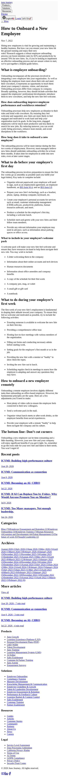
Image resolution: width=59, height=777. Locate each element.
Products (6, 5)
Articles (10, 718)
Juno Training (13, 650)
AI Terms (11, 755)
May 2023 (35, 570)
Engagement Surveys (16, 665)
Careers (10, 734)
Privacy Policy (13, 760)
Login (18, 18)
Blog (5, 529)
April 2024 (22, 567)
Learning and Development (18, 534)
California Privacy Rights (18, 750)
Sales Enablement (15, 657)
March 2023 (11, 572)
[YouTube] (3, 774)
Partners (10, 726)
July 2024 (43, 564)
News (9, 731)
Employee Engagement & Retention (23, 692)
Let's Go (26, 19)
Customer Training (15, 702)
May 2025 (43, 557)
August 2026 (8, 549)
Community (12, 724)
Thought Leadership (28, 537)
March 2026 (16, 552)
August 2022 (29, 577)
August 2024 (29, 564)
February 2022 (17, 580)
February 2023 (26, 572)
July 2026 (22, 549)
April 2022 (43, 577)
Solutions (6, 8)
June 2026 (34, 549)
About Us (11, 729)
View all (5, 592)
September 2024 (13, 564)
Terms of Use (13, 753)
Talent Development (16, 647)
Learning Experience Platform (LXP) (24, 639)
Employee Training (26, 532)
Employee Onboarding (17, 676)
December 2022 (13, 575)
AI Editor (11, 655)
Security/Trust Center (16, 763)
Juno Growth (13, 637)
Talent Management (43, 534)
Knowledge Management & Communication (27, 684)
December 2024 (12, 562)
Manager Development (17, 681)
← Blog (4, 21)
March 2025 (16, 559)
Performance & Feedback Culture (22, 694)
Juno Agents (12, 663)
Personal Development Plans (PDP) (23, 642)
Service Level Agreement (18, 745)
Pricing (4, 14)
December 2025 (12, 554)
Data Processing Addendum (19, 748)
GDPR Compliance (16, 758)
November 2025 (30, 554)
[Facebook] (9, 774)
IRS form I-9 (46, 187)
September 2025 (13, 557)
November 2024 (30, 562)
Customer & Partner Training (20, 660)
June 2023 (22, 570)
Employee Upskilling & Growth (21, 687)
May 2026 (47, 549)
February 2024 (37, 567)
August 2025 (29, 557)
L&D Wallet (12, 644)
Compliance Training (16, 679)
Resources (6, 11)
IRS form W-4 (26, 187)
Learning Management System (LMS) (24, 652)
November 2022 (32, 575)
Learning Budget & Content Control (23, 697)
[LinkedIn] (6, 774)
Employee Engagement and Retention (29, 529)
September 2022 (13, 577)
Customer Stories (14, 721)
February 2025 (32, 559)
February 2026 (31, 552)
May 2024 (10, 567)
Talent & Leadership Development (22, 689)
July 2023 (10, 570)
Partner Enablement (16, 705)
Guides (10, 716)
